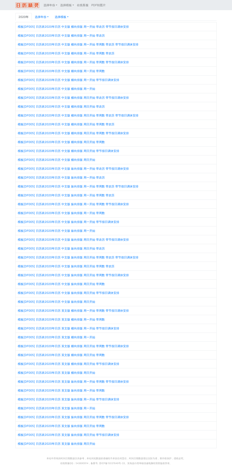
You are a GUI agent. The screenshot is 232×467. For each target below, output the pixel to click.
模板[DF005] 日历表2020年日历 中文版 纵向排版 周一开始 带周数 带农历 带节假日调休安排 (78, 186)
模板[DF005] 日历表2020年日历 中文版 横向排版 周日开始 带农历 (61, 106)
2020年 (23, 17)
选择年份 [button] (49, 5)
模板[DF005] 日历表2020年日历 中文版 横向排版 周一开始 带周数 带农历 (66, 53)
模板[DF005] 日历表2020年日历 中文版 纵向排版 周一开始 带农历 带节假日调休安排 (73, 168)
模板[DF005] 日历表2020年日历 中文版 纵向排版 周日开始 (56, 301)
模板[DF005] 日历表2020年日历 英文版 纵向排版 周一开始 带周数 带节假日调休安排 (73, 381)
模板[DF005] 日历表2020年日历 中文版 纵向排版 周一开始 (56, 231)
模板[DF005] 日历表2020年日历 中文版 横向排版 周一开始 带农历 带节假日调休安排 (73, 26)
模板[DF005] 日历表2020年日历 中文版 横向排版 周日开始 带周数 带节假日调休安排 (73, 133)
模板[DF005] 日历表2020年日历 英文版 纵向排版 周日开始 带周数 (61, 426)
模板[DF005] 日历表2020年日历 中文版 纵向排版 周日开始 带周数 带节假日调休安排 (73, 275)
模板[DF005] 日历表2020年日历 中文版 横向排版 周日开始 (56, 160)
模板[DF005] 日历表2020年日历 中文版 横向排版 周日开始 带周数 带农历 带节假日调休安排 (78, 115)
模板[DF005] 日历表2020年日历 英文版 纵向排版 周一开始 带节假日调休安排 (68, 399)
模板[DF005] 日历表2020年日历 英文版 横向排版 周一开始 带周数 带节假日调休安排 (73, 310)
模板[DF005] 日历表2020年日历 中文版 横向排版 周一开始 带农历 (61, 35)
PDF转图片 (98, 5)
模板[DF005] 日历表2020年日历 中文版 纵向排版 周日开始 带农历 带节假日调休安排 (73, 239)
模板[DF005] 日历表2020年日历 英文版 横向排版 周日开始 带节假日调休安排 (68, 364)
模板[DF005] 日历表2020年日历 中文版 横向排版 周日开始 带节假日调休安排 (68, 151)
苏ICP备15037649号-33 (112, 463)
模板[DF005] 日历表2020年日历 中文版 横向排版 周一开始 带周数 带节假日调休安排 (73, 62)
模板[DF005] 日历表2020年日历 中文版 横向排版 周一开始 (56, 89)
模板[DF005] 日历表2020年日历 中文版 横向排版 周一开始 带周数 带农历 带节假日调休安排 (78, 44)
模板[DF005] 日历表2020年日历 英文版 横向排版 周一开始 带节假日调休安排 (68, 328)
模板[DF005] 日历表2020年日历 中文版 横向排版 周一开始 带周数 (61, 71)
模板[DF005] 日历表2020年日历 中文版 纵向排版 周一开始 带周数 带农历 (66, 195)
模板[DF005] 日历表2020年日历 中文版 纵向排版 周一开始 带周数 (61, 213)
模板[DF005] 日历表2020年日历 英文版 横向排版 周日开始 (56, 372)
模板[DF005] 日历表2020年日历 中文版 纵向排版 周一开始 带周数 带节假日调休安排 (73, 204)
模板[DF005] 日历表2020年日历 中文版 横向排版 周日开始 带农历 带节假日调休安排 (73, 97)
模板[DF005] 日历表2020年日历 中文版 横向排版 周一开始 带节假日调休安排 (68, 80)
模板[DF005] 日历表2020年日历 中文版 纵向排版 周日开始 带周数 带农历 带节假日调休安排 (78, 257)
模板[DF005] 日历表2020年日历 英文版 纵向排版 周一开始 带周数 (61, 390)
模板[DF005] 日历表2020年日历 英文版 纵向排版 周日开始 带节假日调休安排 (68, 435)
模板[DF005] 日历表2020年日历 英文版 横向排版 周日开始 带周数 (61, 355)
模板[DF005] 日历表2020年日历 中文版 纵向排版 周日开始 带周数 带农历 (66, 266)
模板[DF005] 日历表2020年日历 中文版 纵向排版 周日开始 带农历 (61, 248)
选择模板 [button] (66, 5)
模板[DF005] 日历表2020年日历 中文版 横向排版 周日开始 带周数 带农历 (66, 124)
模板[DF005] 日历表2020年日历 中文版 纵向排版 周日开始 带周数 (61, 284)
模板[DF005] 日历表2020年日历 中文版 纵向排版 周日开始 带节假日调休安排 (68, 293)
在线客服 (82, 5)
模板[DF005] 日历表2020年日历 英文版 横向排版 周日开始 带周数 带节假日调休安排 (73, 346)
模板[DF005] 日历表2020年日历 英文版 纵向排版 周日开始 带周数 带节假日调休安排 (73, 417)
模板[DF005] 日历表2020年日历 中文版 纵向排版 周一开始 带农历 (61, 177)
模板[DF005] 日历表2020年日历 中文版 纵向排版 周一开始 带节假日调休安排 (68, 222)
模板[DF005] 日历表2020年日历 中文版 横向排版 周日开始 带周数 (61, 142)
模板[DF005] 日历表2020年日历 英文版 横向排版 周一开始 (56, 337)
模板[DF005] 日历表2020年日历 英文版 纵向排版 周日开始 (56, 443)
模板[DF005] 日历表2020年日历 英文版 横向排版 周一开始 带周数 (61, 319)
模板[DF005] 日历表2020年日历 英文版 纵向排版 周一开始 (56, 408)
